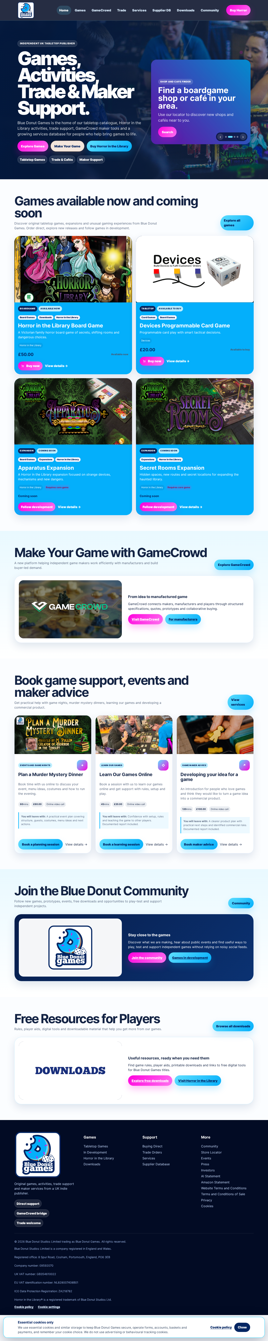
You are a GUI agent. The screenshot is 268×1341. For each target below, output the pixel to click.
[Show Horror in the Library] (226, 137)
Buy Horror (238, 10)
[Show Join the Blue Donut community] (237, 137)
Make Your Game (67, 146)
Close (242, 1327)
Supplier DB (161, 10)
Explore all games (232, 222)
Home (63, 10)
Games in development (190, 958)
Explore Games (33, 146)
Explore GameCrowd (234, 565)
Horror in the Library (99, 1158)
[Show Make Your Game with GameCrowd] (234, 137)
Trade (121, 10)
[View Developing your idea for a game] (215, 734)
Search (167, 132)
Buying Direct (152, 1146)
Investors (208, 1170)
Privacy (206, 1200)
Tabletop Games (96, 1146)
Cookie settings (49, 1307)
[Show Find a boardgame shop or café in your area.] (230, 137)
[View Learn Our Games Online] (134, 734)
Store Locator (211, 1152)
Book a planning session (40, 844)
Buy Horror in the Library (109, 146)
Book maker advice (199, 844)
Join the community (147, 958)
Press (205, 1164)
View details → (56, 366)
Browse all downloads (233, 1026)
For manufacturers (183, 619)
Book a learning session (121, 844)
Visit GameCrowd (145, 619)
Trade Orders (152, 1152)
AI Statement (210, 1176)
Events (206, 1158)
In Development (95, 1152)
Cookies (207, 1206)
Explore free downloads (150, 1081)
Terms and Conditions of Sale (223, 1194)
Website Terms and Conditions (223, 1188)
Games (80, 10)
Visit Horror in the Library (198, 1081)
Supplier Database (156, 1164)
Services (139, 10)
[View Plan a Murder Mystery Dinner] (53, 734)
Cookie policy (24, 1307)
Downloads (185, 10)
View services (238, 702)
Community (210, 10)
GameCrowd (101, 10)
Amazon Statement (215, 1182)
